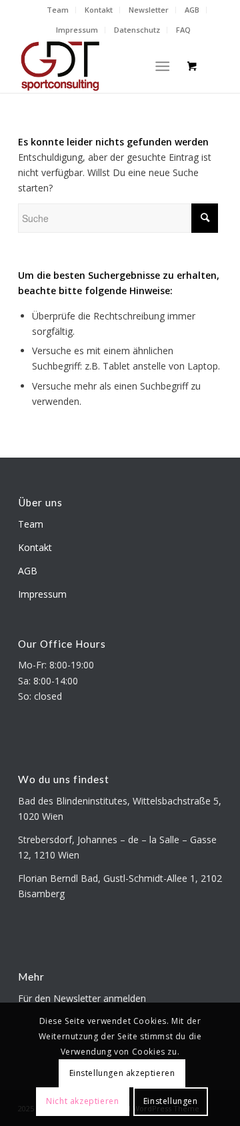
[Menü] (162, 66)
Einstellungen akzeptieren (122, 1073)
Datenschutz (137, 30)
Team (58, 10)
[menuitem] (58, 10)
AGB (192, 10)
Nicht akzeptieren (82, 1101)
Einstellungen (170, 1101)
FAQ (183, 30)
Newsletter (149, 10)
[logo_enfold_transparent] (99, 66)
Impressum (77, 30)
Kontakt (99, 10)
